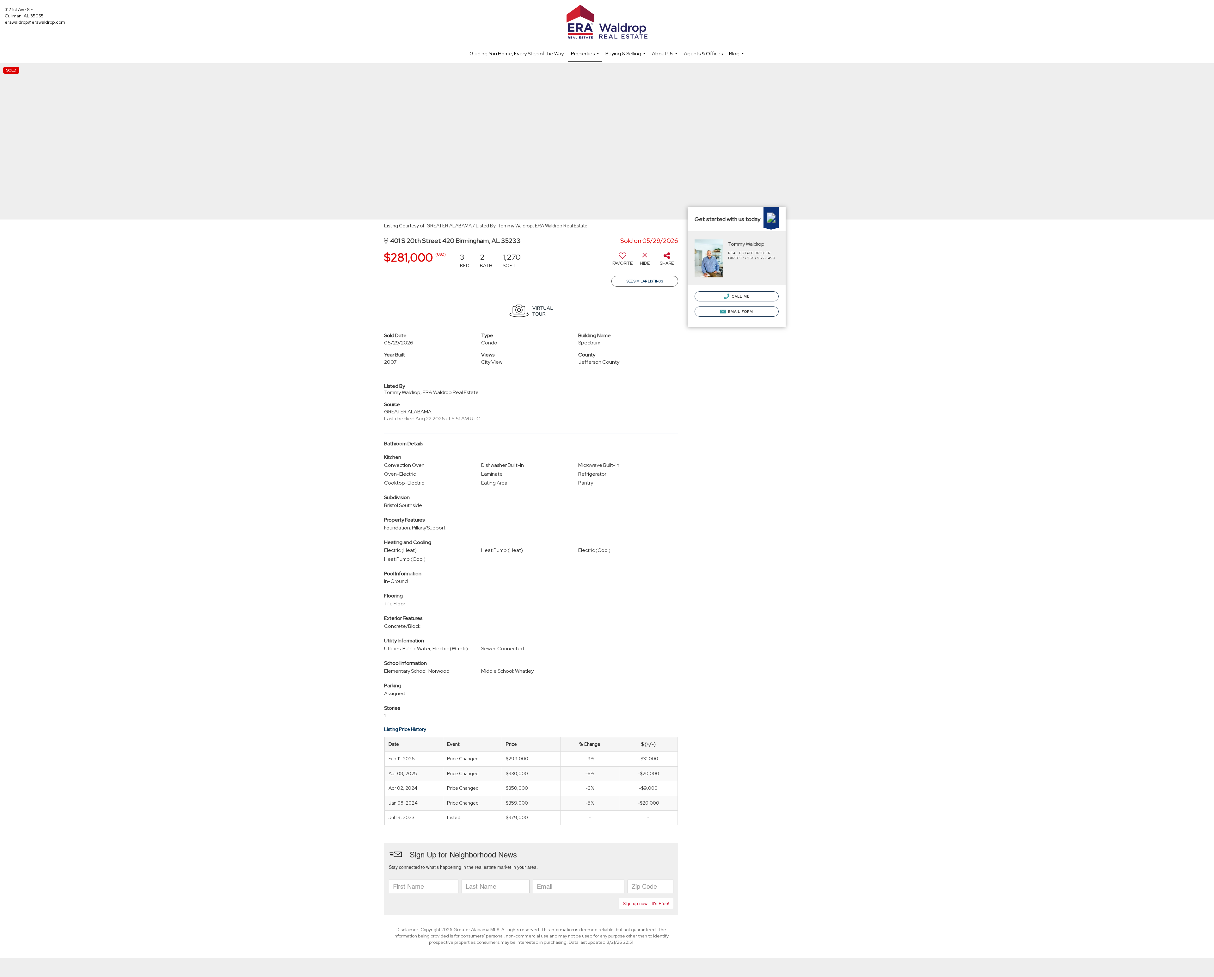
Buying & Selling (626, 56)
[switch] (622, 261)
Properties (586, 56)
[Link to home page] (607, 22)
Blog (737, 56)
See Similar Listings (645, 281)
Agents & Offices (703, 53)
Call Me (740, 296)
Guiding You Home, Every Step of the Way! (517, 53)
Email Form (740, 311)
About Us (665, 56)
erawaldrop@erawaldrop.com (35, 22)
